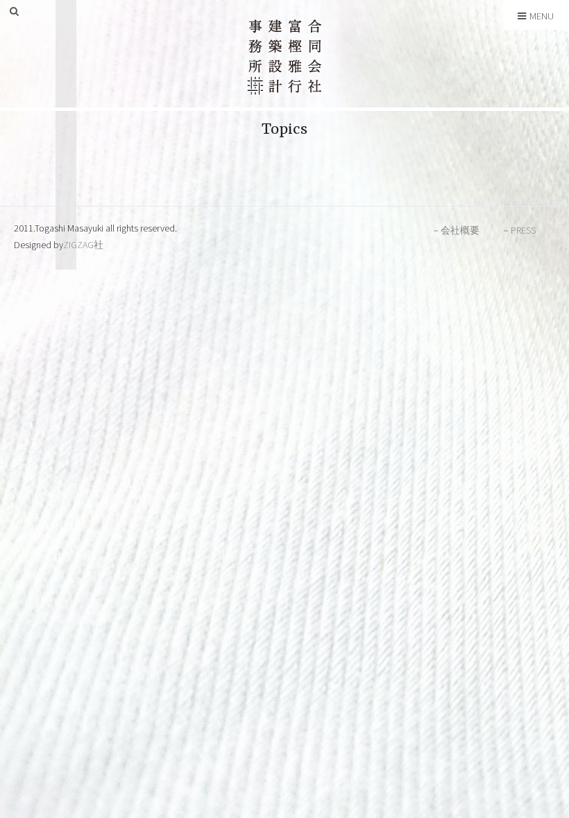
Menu (541, 16)
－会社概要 (455, 230)
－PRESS (518, 230)
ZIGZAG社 (83, 244)
